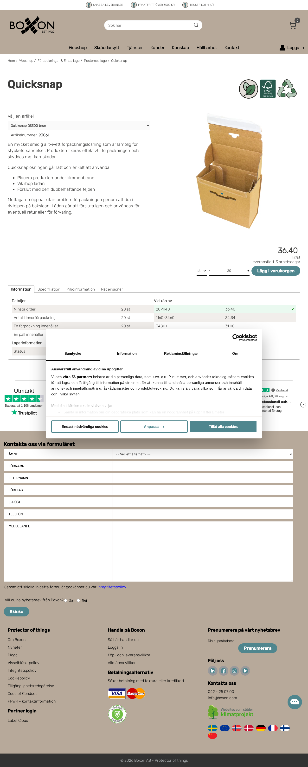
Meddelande (19, 526)
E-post (14, 502)
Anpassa (151, 427)
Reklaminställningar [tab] (181, 353)
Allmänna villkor (122, 662)
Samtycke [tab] (72, 353)
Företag (16, 490)
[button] (292, 25)
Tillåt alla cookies (223, 427)
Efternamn (18, 478)
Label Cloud (18, 720)
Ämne (13, 454)
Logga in (115, 647)
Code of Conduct (22, 693)
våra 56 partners (77, 377)
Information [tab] (127, 353)
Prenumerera (257, 648)
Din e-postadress (221, 641)
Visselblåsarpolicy (23, 662)
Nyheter (15, 647)
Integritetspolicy (22, 670)
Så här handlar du (123, 639)
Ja (71, 600)
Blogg (13, 655)
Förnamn (17, 466)
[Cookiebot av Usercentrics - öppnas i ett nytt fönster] (236, 337)
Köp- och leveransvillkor (129, 655)
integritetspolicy (111, 587)
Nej (84, 600)
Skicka (16, 611)
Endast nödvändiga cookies (85, 427)
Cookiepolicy (19, 678)
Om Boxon (17, 639)
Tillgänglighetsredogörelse (31, 686)
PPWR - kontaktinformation (32, 701)
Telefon (16, 514)
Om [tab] (235, 353)
